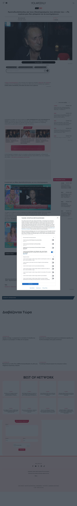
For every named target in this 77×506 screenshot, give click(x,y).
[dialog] (38, 253)
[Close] (58, 218)
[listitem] (38, 237)
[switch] (52, 240)
